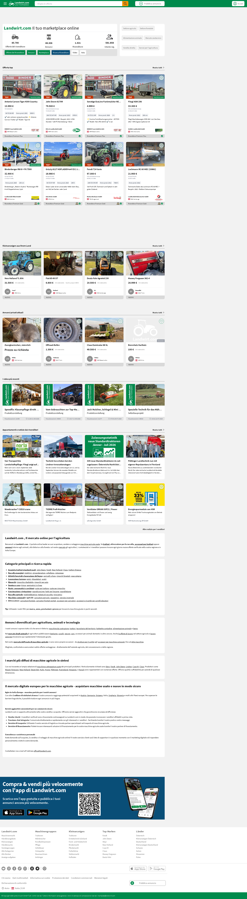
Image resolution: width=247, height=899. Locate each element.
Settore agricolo (129, 28)
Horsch (81, 669)
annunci (31, 52)
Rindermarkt (74, 844)
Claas (65, 570)
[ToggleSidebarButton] (5, 4)
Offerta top (8, 67)
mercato (62, 547)
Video (75, 52)
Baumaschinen (41, 854)
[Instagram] (9, 868)
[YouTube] (3, 868)
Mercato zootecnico (153, 38)
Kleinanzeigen (7, 841)
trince (23, 585)
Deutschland (141, 841)
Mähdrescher (40, 838)
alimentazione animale (122, 628)
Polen (138, 857)
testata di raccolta (45, 594)
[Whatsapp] (25, 868)
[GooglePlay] (37, 812)
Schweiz (139, 848)
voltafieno (50, 573)
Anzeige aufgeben (9, 857)
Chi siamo (6, 877)
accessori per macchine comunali (111, 642)
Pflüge (37, 844)
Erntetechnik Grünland (78, 838)
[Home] (19, 4)
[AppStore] (13, 812)
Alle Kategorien (8, 851)
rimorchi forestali (63, 576)
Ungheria (112, 695)
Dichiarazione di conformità (14, 883)
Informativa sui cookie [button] (40, 877)
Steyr (108, 666)
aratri (44, 579)
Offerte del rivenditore (15, 52)
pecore (67, 633)
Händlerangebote (9, 838)
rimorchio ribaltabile (25, 582)
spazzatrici (54, 597)
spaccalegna (76, 576)
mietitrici (28, 573)
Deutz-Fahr (107, 857)
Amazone (72, 669)
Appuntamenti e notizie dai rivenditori (20, 429)
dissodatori (36, 579)
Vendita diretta (129, 47)
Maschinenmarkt (8, 835)
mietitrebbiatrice (30, 594)
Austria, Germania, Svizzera (92, 695)
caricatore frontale (27, 600)
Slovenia (120, 695)
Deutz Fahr (35, 669)
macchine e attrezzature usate (49, 666)
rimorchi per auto (41, 582)
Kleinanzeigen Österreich (146, 838)
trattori (73, 628)
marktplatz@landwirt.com (106, 895)
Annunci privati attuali (13, 312)
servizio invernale (67, 597)
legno (135, 628)
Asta (83, 52)
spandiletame (65, 591)
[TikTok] (20, 868)
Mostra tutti (157, 67)
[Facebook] (14, 868)
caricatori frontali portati (46, 600)
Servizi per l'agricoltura (148, 47)
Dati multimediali (20, 877)
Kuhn (42, 669)
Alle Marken (6, 854)
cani (72, 633)
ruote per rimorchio (57, 588)
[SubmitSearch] (125, 3)
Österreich (140, 835)
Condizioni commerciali (81, 877)
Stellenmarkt (74, 854)
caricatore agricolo (42, 597)
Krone (47, 669)
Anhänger (39, 857)
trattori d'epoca (75, 570)
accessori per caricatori (66, 600)
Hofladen (72, 857)
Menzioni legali (101, 877)
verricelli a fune (49, 576)
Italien (138, 851)
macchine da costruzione (59, 628)
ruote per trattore (42, 588)
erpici (29, 579)
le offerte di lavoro (125, 633)
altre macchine (137, 642)
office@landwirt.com (42, 751)
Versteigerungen (8, 848)
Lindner (129, 666)
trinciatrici (58, 594)
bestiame (54, 633)
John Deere (41, 570)
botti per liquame (52, 591)
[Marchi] (37, 868)
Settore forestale (146, 28)
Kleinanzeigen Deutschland (147, 844)
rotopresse (59, 573)
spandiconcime (38, 591)
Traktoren (39, 835)
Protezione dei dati (60, 877)
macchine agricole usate (90, 544)
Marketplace (44, 52)
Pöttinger (54, 669)
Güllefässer (39, 848)
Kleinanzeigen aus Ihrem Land (17, 245)
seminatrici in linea (34, 585)
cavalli (61, 633)
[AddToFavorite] (38, 77)
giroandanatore (39, 573)
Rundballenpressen (43, 841)
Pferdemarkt (74, 848)
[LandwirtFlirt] (44, 868)
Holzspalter (39, 851)
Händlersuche (7, 844)
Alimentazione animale (132, 38)
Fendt (48, 570)
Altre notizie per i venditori (154, 529)
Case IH (136, 666)
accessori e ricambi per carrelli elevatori (92, 600)
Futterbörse (73, 851)
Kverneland (63, 669)
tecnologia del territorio (85, 628)
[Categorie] (32, 868)
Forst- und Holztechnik (78, 841)
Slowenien (140, 854)
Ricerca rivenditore (61, 52)
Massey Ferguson (12, 669)
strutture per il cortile (85, 642)
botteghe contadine (104, 628)
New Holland (57, 570)
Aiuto (7, 888)
